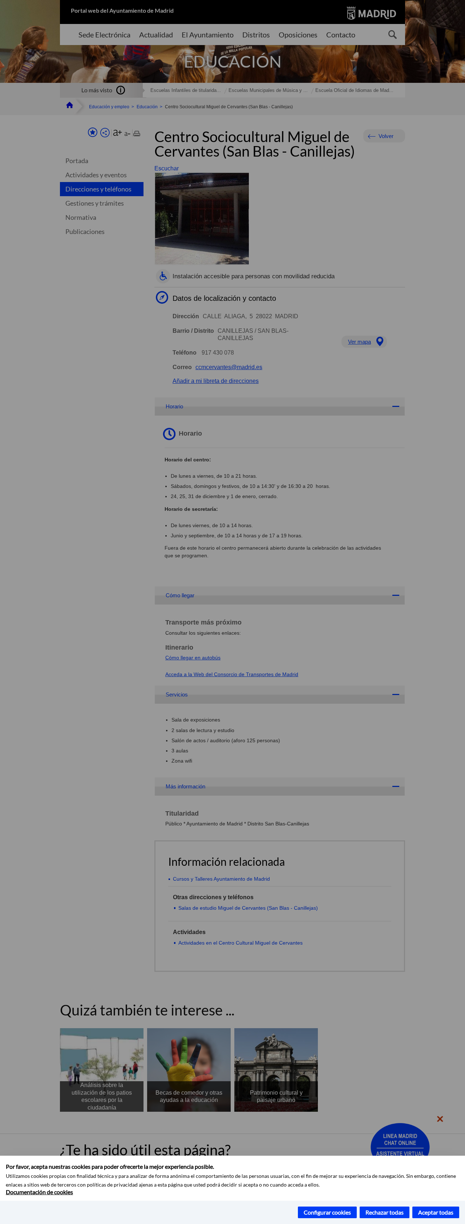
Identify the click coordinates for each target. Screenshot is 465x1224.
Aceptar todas (435, 1212)
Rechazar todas (384, 1212)
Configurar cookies (327, 1212)
